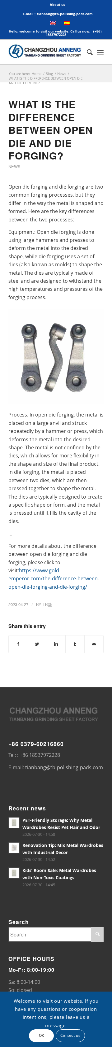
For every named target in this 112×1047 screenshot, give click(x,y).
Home (36, 73)
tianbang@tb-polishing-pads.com (64, 767)
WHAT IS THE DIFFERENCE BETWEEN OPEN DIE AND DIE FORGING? (50, 130)
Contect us (70, 1035)
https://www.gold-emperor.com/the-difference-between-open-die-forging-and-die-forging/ (53, 578)
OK (41, 1035)
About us (57, 4)
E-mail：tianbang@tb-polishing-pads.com (58, 13)
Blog (49, 73)
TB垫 (47, 604)
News (61, 73)
